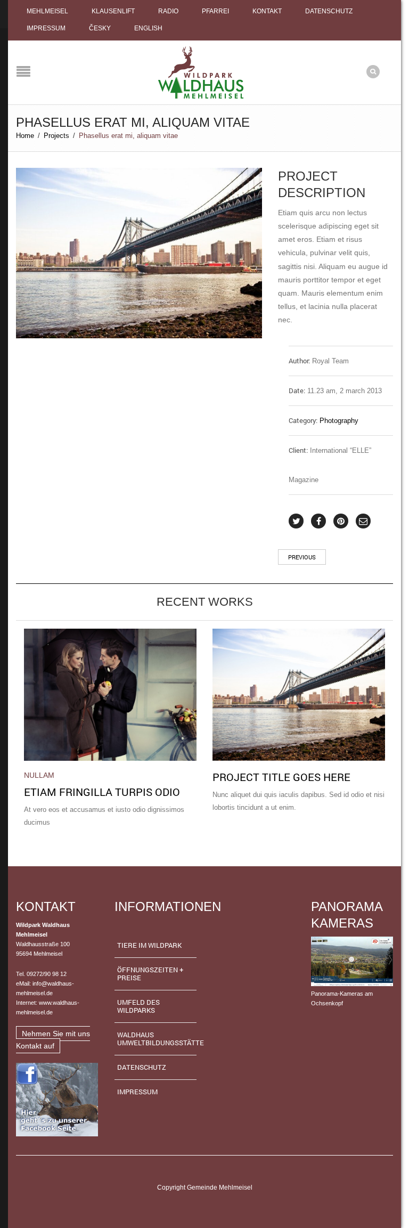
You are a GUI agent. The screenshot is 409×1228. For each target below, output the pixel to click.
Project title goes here (281, 777)
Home (25, 136)
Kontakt (267, 11)
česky (100, 28)
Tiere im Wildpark (149, 945)
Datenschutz (329, 11)
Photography (339, 421)
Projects (56, 136)
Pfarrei (215, 11)
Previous (302, 557)
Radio (168, 11)
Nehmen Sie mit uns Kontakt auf (53, 1039)
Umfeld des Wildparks (138, 1006)
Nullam (39, 775)
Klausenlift (113, 11)
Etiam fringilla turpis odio (102, 792)
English (148, 28)
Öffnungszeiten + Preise (150, 973)
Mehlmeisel (47, 11)
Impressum (46, 28)
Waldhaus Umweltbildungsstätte (157, 1038)
